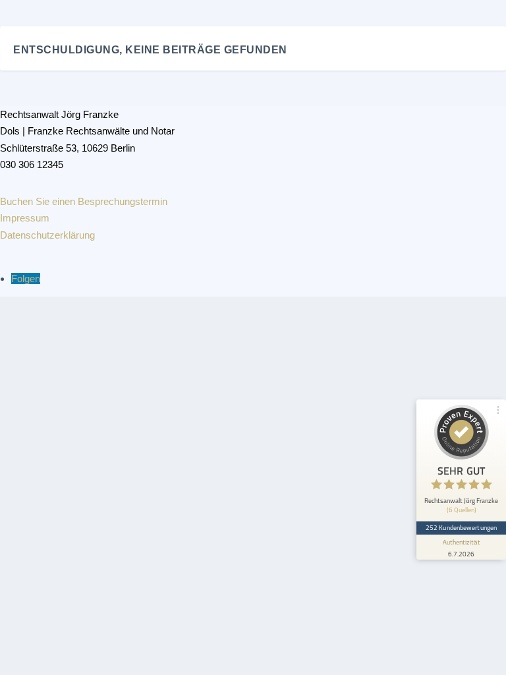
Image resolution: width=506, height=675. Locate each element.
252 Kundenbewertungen (461, 527)
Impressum (24, 217)
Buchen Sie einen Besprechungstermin (83, 201)
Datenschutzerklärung (47, 235)
